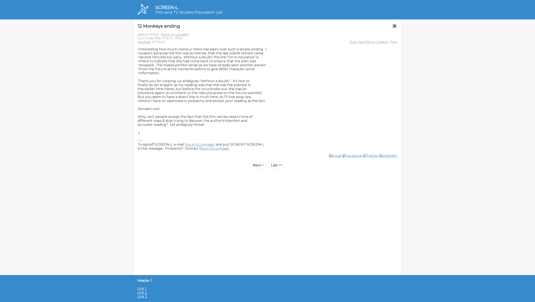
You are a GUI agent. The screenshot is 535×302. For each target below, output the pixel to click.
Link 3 (142, 296)
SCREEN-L (166, 7)
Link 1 (141, 289)
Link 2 (142, 292)
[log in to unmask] (175, 34)
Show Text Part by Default (368, 42)
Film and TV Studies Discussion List (188, 12)
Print (393, 42)
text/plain (144, 42)
